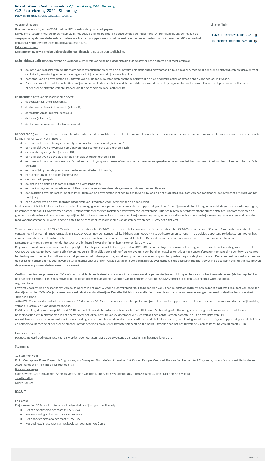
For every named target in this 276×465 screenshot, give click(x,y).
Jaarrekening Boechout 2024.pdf (231, 41)
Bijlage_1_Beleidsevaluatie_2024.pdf (232, 35)
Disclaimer (132, 458)
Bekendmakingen (26, 6)
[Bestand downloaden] (256, 35)
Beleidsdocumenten (53, 6)
